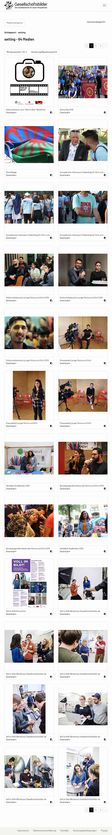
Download (10, 112)
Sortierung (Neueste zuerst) (43, 52)
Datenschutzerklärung (45, 830)
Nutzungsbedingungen (86, 830)
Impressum (24, 830)
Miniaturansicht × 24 (16, 52)
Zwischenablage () (95, 22)
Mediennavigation (15, 22)
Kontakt (66, 830)
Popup (105, 830)
